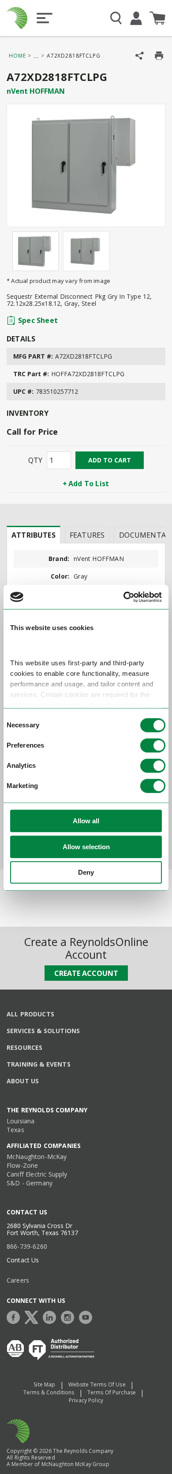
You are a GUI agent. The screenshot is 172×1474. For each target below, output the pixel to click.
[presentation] (33, 534)
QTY (35, 460)
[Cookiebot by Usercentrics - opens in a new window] (124, 597)
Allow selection (86, 847)
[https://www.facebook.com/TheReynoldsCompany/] (15, 1316)
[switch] (152, 746)
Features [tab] (87, 535)
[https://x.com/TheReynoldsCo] (33, 1316)
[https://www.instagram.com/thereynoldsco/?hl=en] (70, 1316)
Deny (86, 872)
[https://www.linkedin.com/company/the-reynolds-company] (51, 1316)
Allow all (86, 821)
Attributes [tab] (33, 535)
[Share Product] (139, 55)
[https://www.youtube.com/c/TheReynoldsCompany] (88, 1316)
